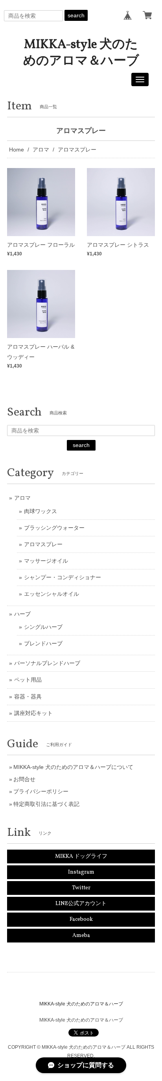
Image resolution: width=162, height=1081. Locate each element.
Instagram (81, 872)
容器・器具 (28, 696)
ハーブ (22, 614)
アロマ (41, 149)
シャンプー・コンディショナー (62, 577)
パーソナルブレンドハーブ (47, 663)
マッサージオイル (46, 561)
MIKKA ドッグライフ (81, 856)
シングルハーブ (43, 627)
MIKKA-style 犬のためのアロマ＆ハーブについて (73, 767)
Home (16, 149)
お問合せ (24, 779)
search (76, 15)
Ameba (81, 935)
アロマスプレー (43, 544)
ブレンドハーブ (43, 643)
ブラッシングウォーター (54, 528)
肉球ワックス (40, 511)
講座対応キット (33, 713)
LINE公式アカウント (81, 903)
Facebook (81, 919)
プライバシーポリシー (40, 791)
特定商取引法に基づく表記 (46, 804)
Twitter (81, 888)
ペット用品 (28, 679)
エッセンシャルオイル (51, 594)
